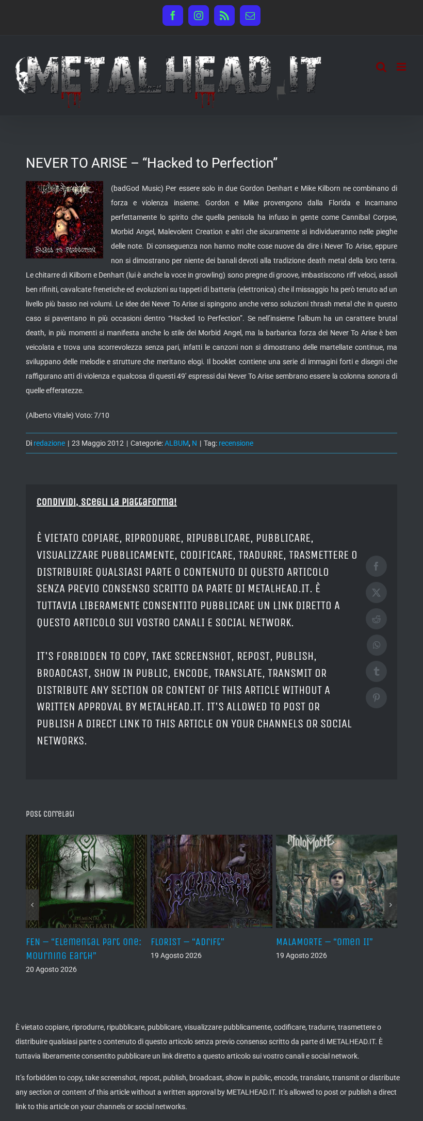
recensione (236, 443)
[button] (32, 904)
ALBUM (177, 443)
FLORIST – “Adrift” (187, 942)
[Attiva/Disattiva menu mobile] (402, 66)
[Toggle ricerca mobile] (381, 66)
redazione (49, 443)
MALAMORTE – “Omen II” (324, 942)
